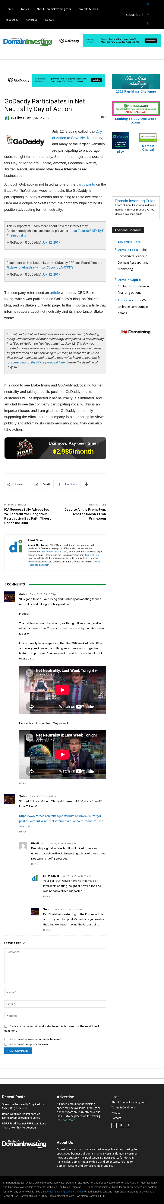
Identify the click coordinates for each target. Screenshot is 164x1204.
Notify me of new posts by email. (29, 1044)
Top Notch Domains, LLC (54, 551)
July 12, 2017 (51, 242)
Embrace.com (128, 300)
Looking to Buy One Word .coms (136, 120)
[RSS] (148, 14)
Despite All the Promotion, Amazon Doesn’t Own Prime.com (85, 514)
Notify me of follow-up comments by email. (35, 1039)
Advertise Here (129, 242)
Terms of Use (92, 555)
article (55, 293)
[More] (86, 484)
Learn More (68, 1120)
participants (85, 184)
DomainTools (128, 250)
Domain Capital (129, 280)
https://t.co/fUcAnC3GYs (56, 267)
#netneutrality (16, 235)
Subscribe (133, 14)
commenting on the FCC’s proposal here (36, 362)
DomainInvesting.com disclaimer (64, 1191)
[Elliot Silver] (7, 118)
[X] (148, 24)
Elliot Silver (23, 117)
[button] (160, 14)
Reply (22, 783)
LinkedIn (44, 565)
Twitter (96, 561)
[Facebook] (148, 5)
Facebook (33, 565)
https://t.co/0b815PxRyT (87, 231)
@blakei (12, 267)
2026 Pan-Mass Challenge (136, 91)
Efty (120, 151)
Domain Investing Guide (135, 201)
